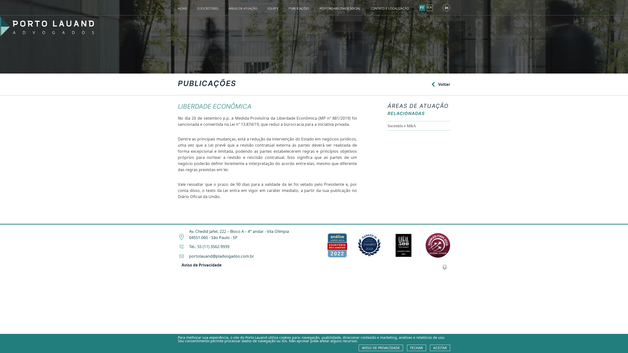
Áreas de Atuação (243, 8)
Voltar (444, 84)
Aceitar (440, 347)
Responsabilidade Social (340, 8)
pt (422, 7)
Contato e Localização (390, 8)
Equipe (272, 8)
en (429, 7)
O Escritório (207, 8)
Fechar (416, 347)
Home (182, 8)
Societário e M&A (402, 126)
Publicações (298, 8)
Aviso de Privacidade (202, 265)
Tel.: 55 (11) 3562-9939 (209, 246)
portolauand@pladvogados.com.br (221, 256)
